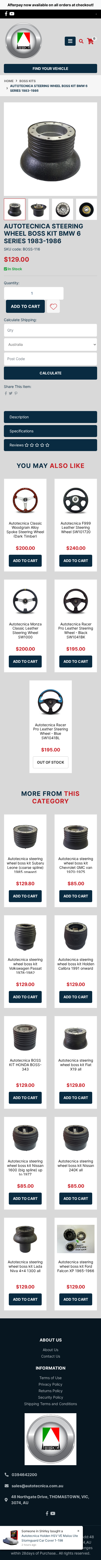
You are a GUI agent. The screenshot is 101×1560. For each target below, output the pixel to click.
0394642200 (24, 1474)
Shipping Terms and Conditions (50, 1404)
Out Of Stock (50, 762)
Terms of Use (50, 1378)
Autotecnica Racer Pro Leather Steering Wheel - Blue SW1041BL (50, 731)
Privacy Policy (50, 1384)
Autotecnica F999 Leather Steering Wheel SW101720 (76, 527)
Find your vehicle (50, 68)
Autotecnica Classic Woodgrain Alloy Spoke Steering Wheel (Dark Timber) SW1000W (25, 532)
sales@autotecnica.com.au (37, 1485)
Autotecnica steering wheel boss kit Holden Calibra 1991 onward (75, 963)
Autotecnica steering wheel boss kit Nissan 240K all (75, 1165)
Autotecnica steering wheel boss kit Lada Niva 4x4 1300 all (25, 1266)
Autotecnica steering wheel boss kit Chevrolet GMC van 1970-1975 (75, 865)
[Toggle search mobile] (80, 41)
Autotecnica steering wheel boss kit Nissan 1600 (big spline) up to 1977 (25, 1167)
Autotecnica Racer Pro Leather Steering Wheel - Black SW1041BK (75, 630)
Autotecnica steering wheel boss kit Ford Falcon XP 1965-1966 (75, 1266)
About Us (50, 1349)
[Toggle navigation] (70, 41)
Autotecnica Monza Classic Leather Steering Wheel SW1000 (25, 630)
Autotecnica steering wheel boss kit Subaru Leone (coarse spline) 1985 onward (25, 865)
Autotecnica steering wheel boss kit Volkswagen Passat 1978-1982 (25, 966)
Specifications (21, 431)
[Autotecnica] (23, 40)
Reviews (17, 445)
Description (19, 417)
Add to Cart (25, 306)
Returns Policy (51, 1391)
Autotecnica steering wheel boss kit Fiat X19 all (75, 1064)
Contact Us (50, 1356)
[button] (53, 306)
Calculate (51, 373)
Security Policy (50, 1397)
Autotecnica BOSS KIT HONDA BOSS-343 (25, 1064)
